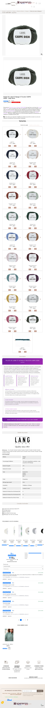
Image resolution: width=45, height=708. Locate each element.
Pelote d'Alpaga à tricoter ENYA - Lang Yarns (33, 540)
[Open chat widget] (42, 705)
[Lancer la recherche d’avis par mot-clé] (42, 569)
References (4, 450)
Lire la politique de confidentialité (7, 698)
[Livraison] (17, 662)
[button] (5, 134)
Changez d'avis (38, 666)
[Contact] (6, 662)
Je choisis (7, 702)
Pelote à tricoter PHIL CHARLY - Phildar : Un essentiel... (19, 540)
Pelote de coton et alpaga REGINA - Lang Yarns (40, 540)
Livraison (6, 666)
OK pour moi (19, 702)
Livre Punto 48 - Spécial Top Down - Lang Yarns (8, 644)
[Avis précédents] (18, 620)
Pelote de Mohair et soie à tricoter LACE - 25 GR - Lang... (12, 540)
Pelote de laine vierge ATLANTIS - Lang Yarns (5, 540)
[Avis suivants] (27, 620)
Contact (28, 666)
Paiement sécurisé (17, 666)
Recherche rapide (24, 125)
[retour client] (39, 662)
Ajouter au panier (7, 547)
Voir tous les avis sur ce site (12, 561)
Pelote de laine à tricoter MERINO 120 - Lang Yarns (26, 540)
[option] (12, 134)
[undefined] (17, 559)
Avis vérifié (41, 572)
